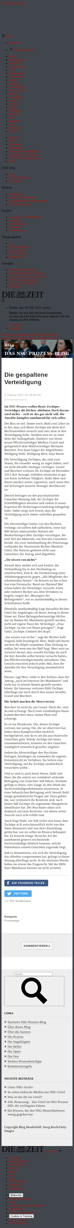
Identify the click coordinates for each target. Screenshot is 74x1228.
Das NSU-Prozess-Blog (37, 353)
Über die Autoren (19, 1032)
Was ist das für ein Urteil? (25, 1097)
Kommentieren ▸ (37, 945)
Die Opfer (14, 1051)
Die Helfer (15, 1046)
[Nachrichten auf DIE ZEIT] (23, 297)
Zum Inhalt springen (14, 3)
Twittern (21, 893)
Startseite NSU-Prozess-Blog (27, 1022)
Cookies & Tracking (21, 1216)
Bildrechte (16, 1195)
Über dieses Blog (19, 1027)
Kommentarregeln (20, 1066)
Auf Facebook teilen (28, 883)
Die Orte (13, 1056)
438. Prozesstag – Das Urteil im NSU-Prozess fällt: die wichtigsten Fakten (38, 1104)
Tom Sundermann (20, 900)
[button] (7, 36)
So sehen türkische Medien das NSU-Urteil (36, 1092)
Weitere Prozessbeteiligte (25, 1061)
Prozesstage (11, 920)
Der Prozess (16, 1037)
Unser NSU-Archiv (20, 1087)
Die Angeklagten (19, 1041)
